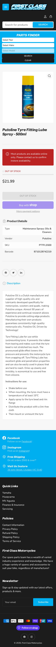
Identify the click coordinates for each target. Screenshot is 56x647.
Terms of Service (11, 541)
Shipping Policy (10, 537)
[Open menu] (5, 7)
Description (13, 283)
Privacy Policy (10, 529)
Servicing (7, 509)
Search (43, 24)
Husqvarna (8, 496)
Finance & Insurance (13, 505)
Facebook (27, 441)
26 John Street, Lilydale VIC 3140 (24, 469)
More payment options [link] (28, 211)
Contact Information (13, 525)
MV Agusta (8, 501)
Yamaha (6, 492)
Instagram (24, 450)
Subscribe (43, 602)
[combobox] (28, 24)
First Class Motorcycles (32, 643)
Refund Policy (10, 533)
